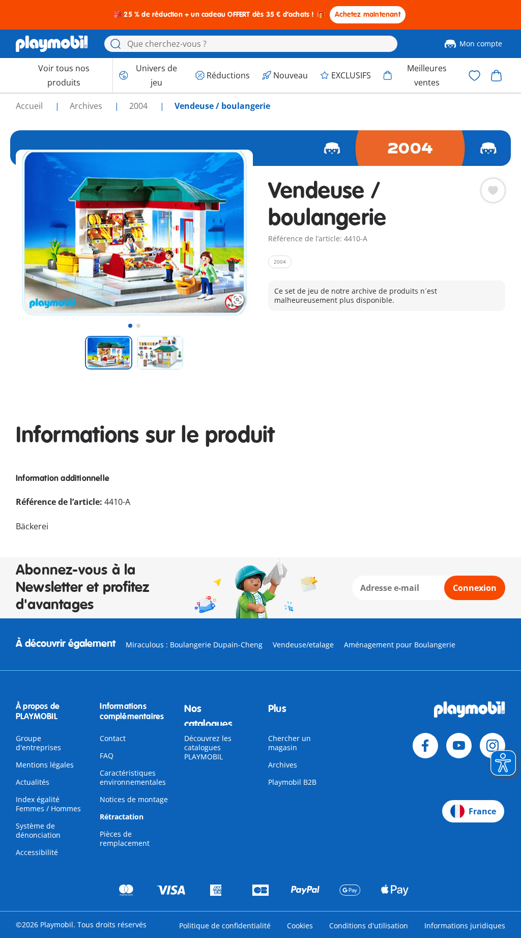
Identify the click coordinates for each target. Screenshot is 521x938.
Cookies (300, 925)
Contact (113, 738)
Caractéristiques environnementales (133, 777)
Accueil (30, 105)
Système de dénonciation (38, 830)
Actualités (32, 782)
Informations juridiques (464, 925)
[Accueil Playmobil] (52, 44)
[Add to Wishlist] (493, 190)
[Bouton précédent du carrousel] (42, 232)
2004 (139, 105)
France (482, 811)
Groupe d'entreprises (38, 742)
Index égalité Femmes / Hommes (48, 803)
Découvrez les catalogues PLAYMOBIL (207, 747)
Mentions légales (45, 765)
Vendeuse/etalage (303, 644)
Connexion (475, 587)
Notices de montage (134, 799)
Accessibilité (37, 852)
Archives (282, 765)
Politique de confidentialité (225, 925)
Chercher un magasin (289, 742)
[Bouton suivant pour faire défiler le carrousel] (226, 232)
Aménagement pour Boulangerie (399, 644)
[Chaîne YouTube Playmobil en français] (459, 745)
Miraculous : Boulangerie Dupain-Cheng (194, 644)
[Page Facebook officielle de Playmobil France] (425, 745)
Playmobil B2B (292, 782)
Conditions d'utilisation (368, 925)
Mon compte (480, 43)
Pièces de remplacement (125, 838)
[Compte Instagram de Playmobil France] (492, 745)
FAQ (106, 755)
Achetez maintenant (367, 14)
